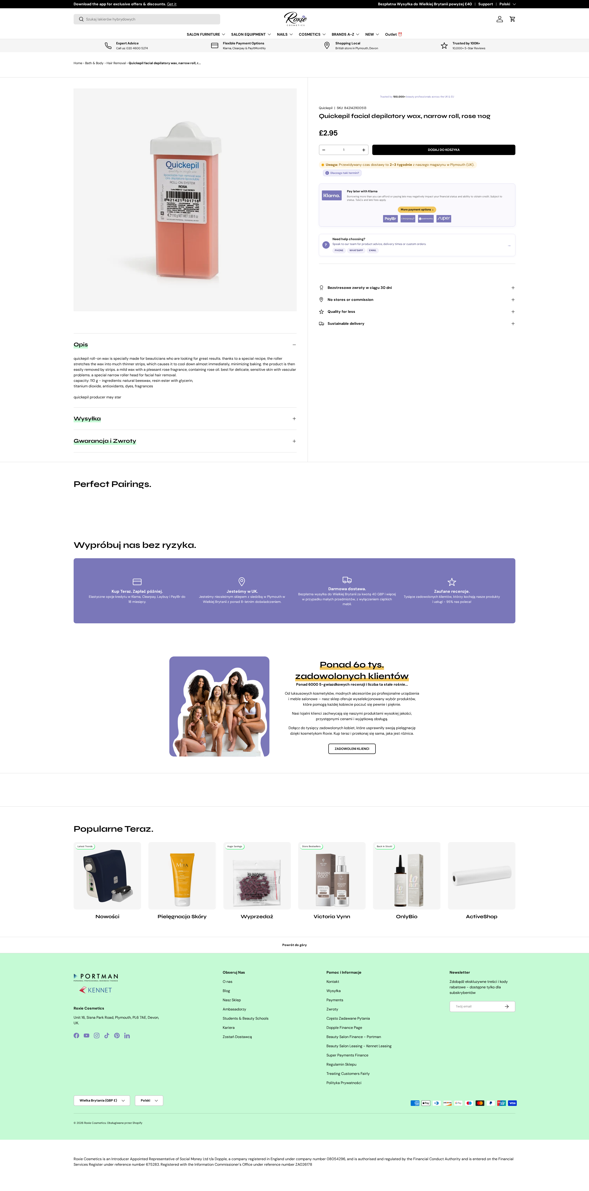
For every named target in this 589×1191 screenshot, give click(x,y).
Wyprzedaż (257, 917)
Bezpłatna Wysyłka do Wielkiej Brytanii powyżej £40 (425, 4)
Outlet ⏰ (393, 34)
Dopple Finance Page (344, 1027)
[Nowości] (107, 875)
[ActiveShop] (481, 875)
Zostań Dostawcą (237, 1036)
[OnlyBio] (406, 875)
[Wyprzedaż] (257, 875)
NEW (369, 34)
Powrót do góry (294, 945)
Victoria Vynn (332, 917)
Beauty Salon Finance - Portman (353, 1036)
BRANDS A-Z (343, 34)
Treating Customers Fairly (348, 1073)
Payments (334, 1000)
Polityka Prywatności (343, 1082)
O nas (227, 981)
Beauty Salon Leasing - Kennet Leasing (359, 1046)
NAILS (282, 34)
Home (78, 63)
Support (485, 4)
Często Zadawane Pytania (348, 1018)
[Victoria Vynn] (331, 875)
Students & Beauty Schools (246, 1018)
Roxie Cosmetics (95, 1123)
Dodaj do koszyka (444, 150)
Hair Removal (116, 63)
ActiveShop (481, 917)
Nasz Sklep (232, 1000)
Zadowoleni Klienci (352, 749)
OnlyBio (406, 917)
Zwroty (332, 1009)
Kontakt (332, 981)
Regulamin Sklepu (341, 1064)
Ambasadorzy (234, 1009)
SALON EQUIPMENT (248, 34)
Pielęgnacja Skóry (182, 917)
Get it (171, 4)
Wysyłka (333, 990)
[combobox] (147, 19)
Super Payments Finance (347, 1055)
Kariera (229, 1027)
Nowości (107, 917)
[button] (513, 19)
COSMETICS (309, 34)
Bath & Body (94, 63)
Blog (226, 990)
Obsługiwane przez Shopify (124, 1123)
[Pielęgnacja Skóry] (182, 875)
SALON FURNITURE (203, 34)
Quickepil (325, 108)
